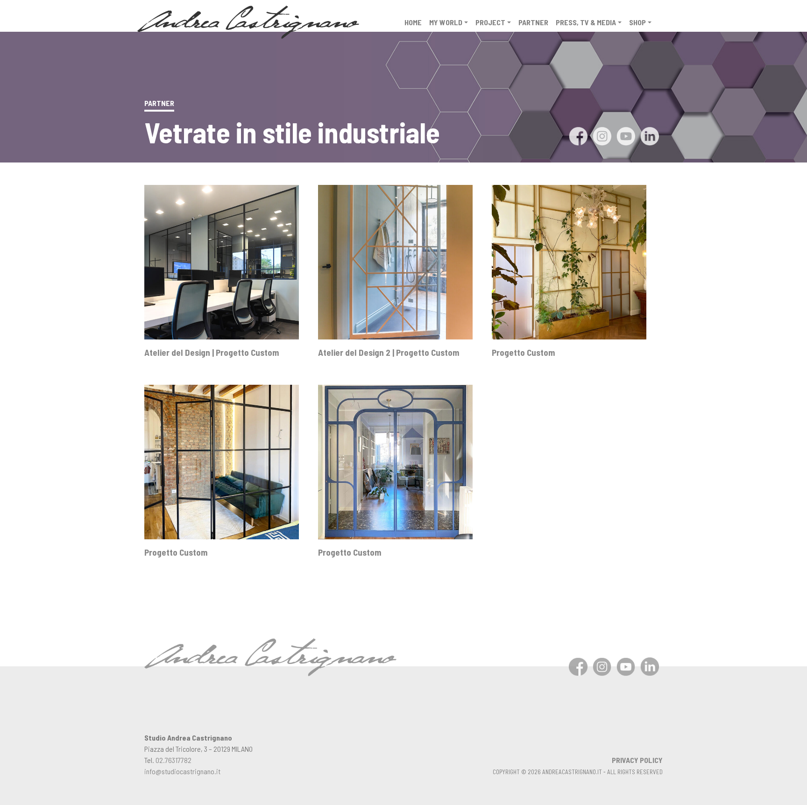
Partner (533, 22)
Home (413, 22)
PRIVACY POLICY (637, 760)
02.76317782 (173, 760)
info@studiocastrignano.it (182, 771)
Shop (637, 22)
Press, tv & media (586, 22)
